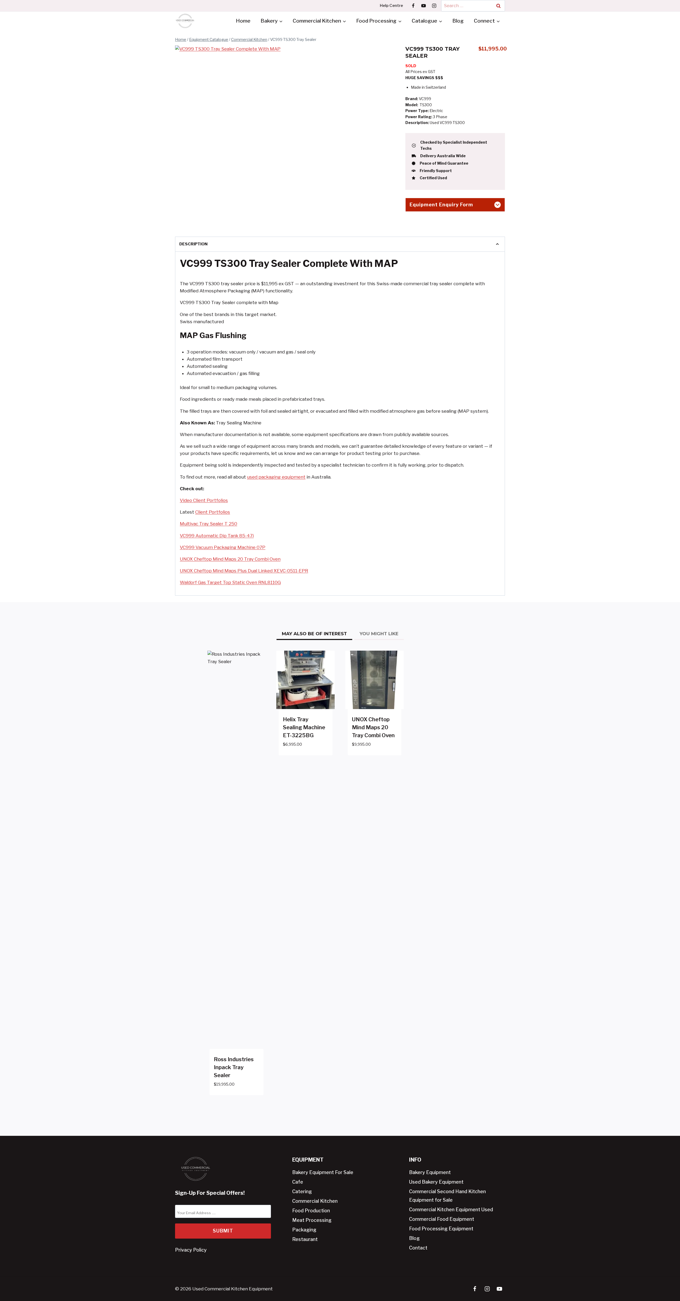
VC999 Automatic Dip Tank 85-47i (217, 535)
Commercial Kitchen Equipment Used (451, 1209)
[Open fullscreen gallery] (329, 218)
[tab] (254, 218)
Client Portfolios (212, 512)
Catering (302, 1191)
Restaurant (305, 1239)
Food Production (311, 1210)
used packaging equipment (276, 477)
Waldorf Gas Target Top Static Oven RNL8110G (230, 582)
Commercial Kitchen (315, 1201)
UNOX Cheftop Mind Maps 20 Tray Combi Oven (230, 559)
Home (243, 21)
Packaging (304, 1229)
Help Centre (391, 5)
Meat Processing (312, 1220)
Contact (418, 1248)
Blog (458, 21)
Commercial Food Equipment (441, 1219)
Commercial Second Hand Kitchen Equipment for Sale (447, 1196)
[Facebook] (413, 5)
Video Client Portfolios (204, 500)
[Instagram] (434, 5)
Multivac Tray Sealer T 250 (208, 523)
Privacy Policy (191, 1250)
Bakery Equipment (430, 1172)
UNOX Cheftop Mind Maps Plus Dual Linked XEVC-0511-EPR (244, 570)
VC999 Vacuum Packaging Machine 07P (222, 547)
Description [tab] (193, 243)
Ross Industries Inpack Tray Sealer (234, 1067)
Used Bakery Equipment (436, 1182)
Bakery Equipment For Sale (322, 1172)
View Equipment (301, 760)
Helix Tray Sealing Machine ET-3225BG (304, 727)
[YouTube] (423, 5)
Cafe (297, 1182)
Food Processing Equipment (441, 1228)
